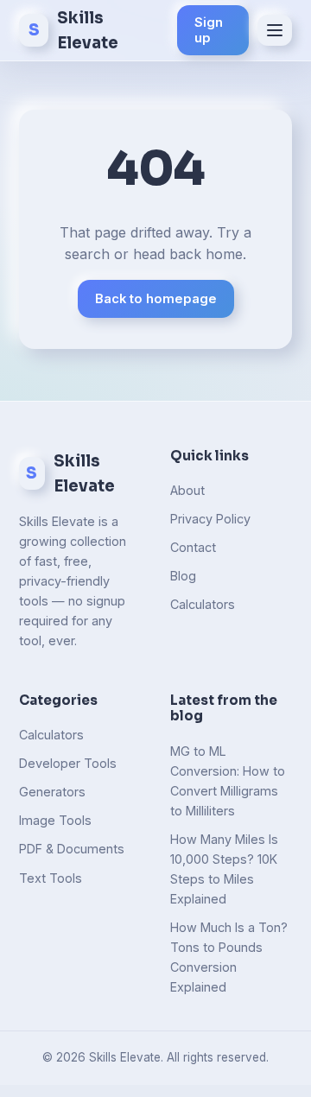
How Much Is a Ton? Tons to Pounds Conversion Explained (229, 957)
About (187, 490)
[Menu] (274, 30)
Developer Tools (68, 763)
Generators (52, 791)
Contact (193, 547)
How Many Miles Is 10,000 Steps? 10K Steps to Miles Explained (224, 869)
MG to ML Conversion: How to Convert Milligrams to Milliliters (227, 781)
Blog (183, 575)
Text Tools (50, 878)
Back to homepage (156, 299)
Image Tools (55, 820)
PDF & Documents (71, 848)
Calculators (202, 604)
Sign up (208, 30)
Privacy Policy (210, 518)
